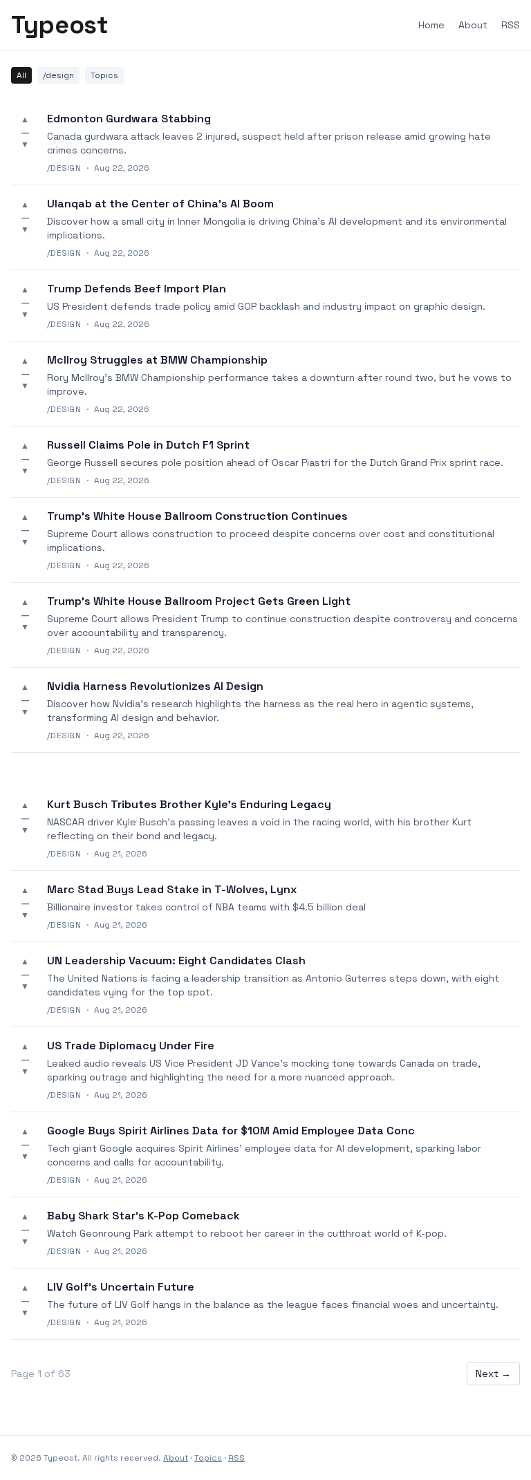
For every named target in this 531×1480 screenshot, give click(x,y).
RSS (510, 25)
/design (58, 75)
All (21, 75)
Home (431, 25)
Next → (493, 1373)
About (472, 25)
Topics (104, 75)
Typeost (59, 25)
